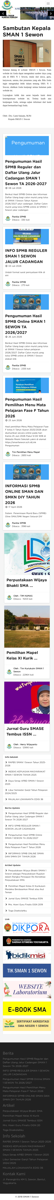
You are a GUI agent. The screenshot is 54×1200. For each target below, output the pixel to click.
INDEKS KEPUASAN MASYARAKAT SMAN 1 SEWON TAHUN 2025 (25, 773)
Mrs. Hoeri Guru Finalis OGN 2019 (25, 905)
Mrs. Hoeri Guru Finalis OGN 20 (21, 1125)
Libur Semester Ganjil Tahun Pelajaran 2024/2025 (26, 791)
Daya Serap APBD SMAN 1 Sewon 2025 (24, 782)
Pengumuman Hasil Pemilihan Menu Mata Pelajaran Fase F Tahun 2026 (25, 846)
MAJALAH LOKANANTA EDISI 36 (25, 799)
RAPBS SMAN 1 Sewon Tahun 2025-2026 (25, 764)
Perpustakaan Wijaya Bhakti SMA (23, 1111)
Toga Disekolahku (17, 911)
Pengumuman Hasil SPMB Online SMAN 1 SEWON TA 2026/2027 (23, 836)
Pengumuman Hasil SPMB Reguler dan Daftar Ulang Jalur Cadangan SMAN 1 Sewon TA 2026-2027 (26, 173)
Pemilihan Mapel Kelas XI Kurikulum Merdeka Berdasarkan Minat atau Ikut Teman (25, 889)
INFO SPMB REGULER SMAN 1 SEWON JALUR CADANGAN (26, 256)
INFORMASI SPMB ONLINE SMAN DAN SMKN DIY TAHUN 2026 (24, 855)
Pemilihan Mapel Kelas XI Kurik (21, 1116)
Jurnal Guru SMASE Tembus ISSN (25, 899)
